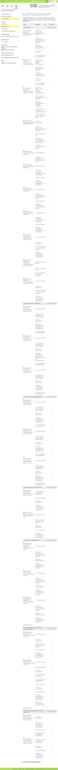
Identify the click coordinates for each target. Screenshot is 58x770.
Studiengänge (5, 28)
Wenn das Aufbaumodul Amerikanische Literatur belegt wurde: (32, 628)
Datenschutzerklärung (40, 768)
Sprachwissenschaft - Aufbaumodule (33, 303)
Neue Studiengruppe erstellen (9, 63)
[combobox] (52, 1)
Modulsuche (4, 24)
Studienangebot (5, 26)
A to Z (23, 13)
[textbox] (52, 1)
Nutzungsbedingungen (30, 768)
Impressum (15, 768)
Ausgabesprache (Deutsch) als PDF (11, 57)
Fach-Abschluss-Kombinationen (8, 31)
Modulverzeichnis (5, 18)
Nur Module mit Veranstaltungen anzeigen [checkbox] (9, 47)
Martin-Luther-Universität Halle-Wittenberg (42, 5)
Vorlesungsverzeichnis (6, 14)
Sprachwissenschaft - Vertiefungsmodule (33, 396)
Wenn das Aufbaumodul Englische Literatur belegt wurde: (33, 711)
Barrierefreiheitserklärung (52, 768)
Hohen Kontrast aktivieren (39, 1)
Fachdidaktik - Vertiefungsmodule (32, 540)
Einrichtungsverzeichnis (7, 16)
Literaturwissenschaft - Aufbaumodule (33, 487)
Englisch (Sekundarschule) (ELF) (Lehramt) (40, 15)
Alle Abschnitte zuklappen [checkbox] (8, 49)
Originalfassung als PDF (8, 55)
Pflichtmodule (28, 27)
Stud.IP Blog (21, 768)
